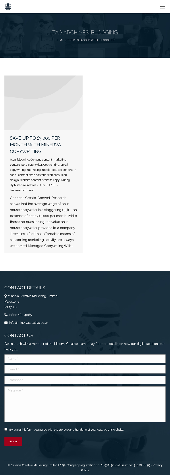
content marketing (54, 159)
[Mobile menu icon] (163, 7)
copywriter (35, 164)
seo (54, 169)
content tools (18, 164)
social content (19, 175)
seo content (65, 169)
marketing (34, 169)
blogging (23, 159)
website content (30, 180)
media (46, 169)
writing (65, 180)
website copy (50, 180)
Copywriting (51, 164)
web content (37, 175)
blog (13, 159)
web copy (53, 175)
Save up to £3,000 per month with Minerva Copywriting (35, 144)
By (23, 185)
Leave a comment (22, 190)
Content (36, 159)
